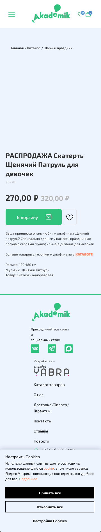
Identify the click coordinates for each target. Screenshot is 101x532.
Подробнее (28, 479)
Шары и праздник (58, 48)
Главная (17, 48)
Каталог (33, 48)
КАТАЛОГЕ (84, 254)
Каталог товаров (49, 384)
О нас (38, 394)
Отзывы (41, 431)
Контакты (43, 420)
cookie (49, 468)
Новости (41, 441)
